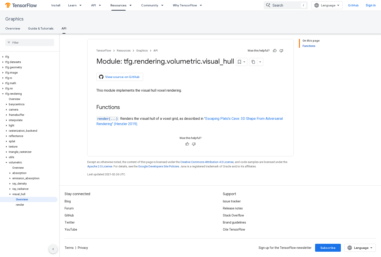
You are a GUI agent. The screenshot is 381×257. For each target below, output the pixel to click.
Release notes (233, 208)
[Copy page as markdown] (253, 62)
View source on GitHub (122, 77)
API (93, 5)
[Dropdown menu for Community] (163, 5)
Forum (69, 208)
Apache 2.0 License (99, 166)
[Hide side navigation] (53, 249)
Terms (69, 248)
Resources (118, 5)
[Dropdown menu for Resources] (132, 5)
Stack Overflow (233, 215)
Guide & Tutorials (41, 28)
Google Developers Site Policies (158, 166)
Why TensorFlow (185, 5)
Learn (72, 5)
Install (55, 5)
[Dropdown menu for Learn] (82, 5)
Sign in (371, 5)
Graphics (14, 19)
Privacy (83, 248)
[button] (29, 56)
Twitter (70, 222)
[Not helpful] (281, 50)
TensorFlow (103, 50)
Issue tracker (232, 201)
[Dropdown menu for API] (101, 5)
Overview (12, 28)
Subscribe (328, 248)
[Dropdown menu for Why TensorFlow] (202, 5)
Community (149, 5)
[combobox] (286, 5)
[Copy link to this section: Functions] (124, 107)
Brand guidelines (234, 222)
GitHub (353, 5)
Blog (68, 201)
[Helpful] (274, 50)
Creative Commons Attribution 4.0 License (206, 162)
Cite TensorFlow (234, 229)
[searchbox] (29, 42)
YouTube (71, 229)
